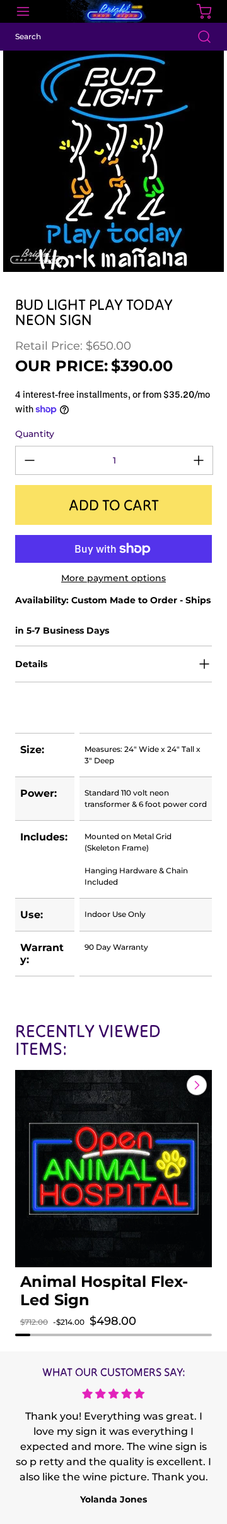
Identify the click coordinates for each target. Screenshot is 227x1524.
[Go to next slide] (195, 1085)
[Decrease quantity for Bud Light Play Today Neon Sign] (30, 460)
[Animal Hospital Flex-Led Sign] (113, 1168)
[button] (37, 1334)
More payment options (113, 578)
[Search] (198, 37)
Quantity (34, 433)
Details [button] (31, 664)
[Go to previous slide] (168, 1085)
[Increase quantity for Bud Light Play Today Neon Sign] (198, 460)
